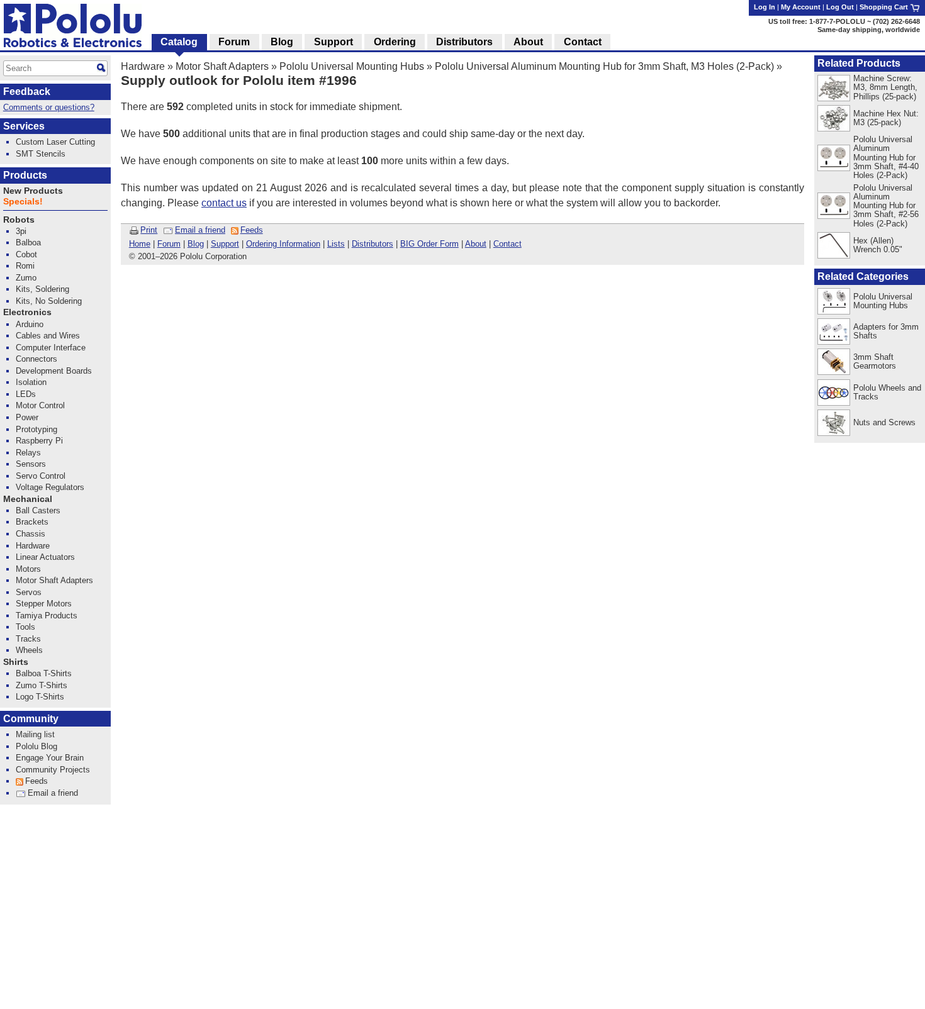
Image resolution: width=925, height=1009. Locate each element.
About (475, 243)
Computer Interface (51, 347)
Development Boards (54, 371)
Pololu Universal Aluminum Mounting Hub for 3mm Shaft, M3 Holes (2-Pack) (604, 66)
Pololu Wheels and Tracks (887, 392)
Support (225, 243)
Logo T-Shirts (40, 696)
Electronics (27, 312)
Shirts (15, 662)
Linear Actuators (45, 557)
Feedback (26, 91)
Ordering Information (283, 243)
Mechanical (27, 499)
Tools (25, 627)
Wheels (29, 650)
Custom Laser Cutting (55, 142)
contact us (224, 203)
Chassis (30, 533)
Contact (507, 243)
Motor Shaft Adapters (222, 66)
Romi (25, 265)
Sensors (31, 464)
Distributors (372, 243)
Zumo (26, 277)
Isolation (31, 382)
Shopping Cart (885, 7)
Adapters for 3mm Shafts (886, 331)
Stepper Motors (44, 603)
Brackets (32, 522)
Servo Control (40, 476)
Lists (336, 243)
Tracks (28, 639)
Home (139, 243)
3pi (21, 231)
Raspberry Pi (39, 440)
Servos (29, 592)
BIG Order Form (429, 243)
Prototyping (36, 429)
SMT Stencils (40, 154)
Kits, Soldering (42, 289)
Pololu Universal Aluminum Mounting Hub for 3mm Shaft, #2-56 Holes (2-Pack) (886, 205)
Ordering (395, 41)
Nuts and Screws (884, 422)
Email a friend (200, 230)
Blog (196, 243)
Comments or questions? (48, 107)
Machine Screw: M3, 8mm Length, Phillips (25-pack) (885, 87)
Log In (764, 7)
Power (27, 417)
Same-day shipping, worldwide (868, 29)
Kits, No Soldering (49, 301)
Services (24, 126)
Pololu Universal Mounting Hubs (351, 66)
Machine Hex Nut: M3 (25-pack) (886, 118)
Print (148, 230)
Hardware (143, 66)
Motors (28, 569)
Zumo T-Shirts (41, 685)
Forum (169, 243)
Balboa (28, 242)
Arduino (29, 324)
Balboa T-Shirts (44, 673)
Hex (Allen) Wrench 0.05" (877, 245)
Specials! (23, 201)
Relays (28, 452)
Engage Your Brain (50, 757)
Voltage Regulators (50, 487)
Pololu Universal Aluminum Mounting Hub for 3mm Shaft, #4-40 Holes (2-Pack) (886, 157)
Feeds (251, 230)
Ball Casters (38, 510)
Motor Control (40, 405)
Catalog (179, 41)
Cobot (26, 254)
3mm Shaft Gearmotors (874, 361)
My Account (801, 7)
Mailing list (35, 734)
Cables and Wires (48, 335)
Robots (19, 220)
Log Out (840, 7)
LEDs (26, 394)
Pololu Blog (36, 746)
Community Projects (53, 769)
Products (25, 175)
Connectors (36, 359)
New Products (33, 191)
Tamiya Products (46, 615)
